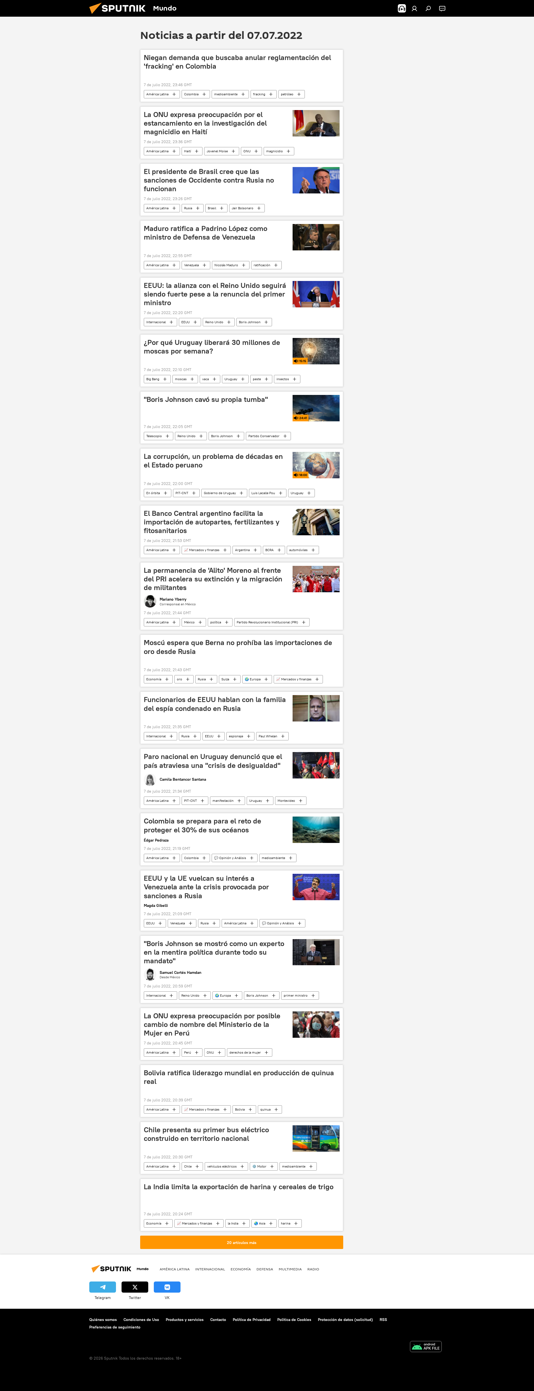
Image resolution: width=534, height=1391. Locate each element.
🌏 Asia (259, 1223)
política (215, 622)
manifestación (223, 800)
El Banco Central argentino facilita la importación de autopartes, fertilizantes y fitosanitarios (212, 522)
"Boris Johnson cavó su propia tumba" (206, 399)
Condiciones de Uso (141, 1319)
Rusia (188, 208)
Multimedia (290, 1268)
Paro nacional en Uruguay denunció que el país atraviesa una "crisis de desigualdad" (213, 761)
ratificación (262, 265)
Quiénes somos (103, 1319)
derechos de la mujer (245, 1052)
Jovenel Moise (217, 151)
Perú (187, 1052)
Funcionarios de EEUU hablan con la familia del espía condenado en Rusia (215, 704)
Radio (313, 1268)
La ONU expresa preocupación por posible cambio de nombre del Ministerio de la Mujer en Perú (212, 1024)
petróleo (287, 94)
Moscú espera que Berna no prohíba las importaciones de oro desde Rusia (238, 647)
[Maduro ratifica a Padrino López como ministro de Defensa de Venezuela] (316, 237)
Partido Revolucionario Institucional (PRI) (267, 622)
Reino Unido (214, 322)
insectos (282, 379)
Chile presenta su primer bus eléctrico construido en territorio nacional (206, 1134)
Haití (187, 151)
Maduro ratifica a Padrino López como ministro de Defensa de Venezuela (205, 233)
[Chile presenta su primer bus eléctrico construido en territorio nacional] (316, 1138)
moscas (181, 379)
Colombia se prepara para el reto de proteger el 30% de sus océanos (202, 825)
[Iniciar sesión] (414, 8)
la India (233, 1223)
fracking (259, 94)
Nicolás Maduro (226, 265)
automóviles (298, 550)
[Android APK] (426, 1347)
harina (285, 1223)
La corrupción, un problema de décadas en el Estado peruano (213, 460)
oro (179, 679)
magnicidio (274, 151)
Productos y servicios (185, 1319)
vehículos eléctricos (222, 1166)
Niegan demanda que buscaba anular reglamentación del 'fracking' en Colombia (237, 62)
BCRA (269, 550)
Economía (153, 679)
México (189, 622)
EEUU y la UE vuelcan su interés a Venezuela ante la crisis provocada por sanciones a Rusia (206, 887)
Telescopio (154, 436)
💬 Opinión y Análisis (230, 858)
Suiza (225, 679)
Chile (188, 1166)
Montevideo (286, 800)
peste (257, 379)
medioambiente (226, 94)
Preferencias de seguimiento (114, 1327)
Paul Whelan (268, 736)
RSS (383, 1319)
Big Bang (152, 379)
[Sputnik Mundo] (119, 15)
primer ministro (296, 995)
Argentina (242, 550)
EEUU (185, 322)
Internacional (156, 322)
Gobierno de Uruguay (220, 493)
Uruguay (230, 379)
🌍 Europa (253, 679)
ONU (247, 151)
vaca (205, 379)
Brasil (212, 208)
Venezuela (191, 265)
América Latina (157, 94)
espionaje (236, 736)
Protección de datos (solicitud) (345, 1319)
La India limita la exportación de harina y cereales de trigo (238, 1186)
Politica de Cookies (294, 1319)
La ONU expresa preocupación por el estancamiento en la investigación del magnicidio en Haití (205, 123)
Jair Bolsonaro (242, 208)
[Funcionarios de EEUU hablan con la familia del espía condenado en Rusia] (316, 708)
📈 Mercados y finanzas (201, 550)
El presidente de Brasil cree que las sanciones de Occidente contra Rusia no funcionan (209, 180)
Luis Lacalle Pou (263, 493)
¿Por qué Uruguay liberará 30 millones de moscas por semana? (212, 346)
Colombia (191, 94)
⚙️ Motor (259, 1166)
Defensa (264, 1268)
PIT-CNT (181, 493)
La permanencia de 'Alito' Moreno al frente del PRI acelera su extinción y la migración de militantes (213, 579)
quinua (265, 1109)
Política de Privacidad (252, 1319)
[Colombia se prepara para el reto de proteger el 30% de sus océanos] (316, 830)
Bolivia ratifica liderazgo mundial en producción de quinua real (239, 1077)
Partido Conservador (264, 436)
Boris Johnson (250, 322)
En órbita (153, 493)
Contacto (218, 1319)
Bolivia (240, 1109)
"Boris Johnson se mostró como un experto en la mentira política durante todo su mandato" (214, 952)
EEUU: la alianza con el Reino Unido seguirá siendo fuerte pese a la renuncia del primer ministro (215, 294)
